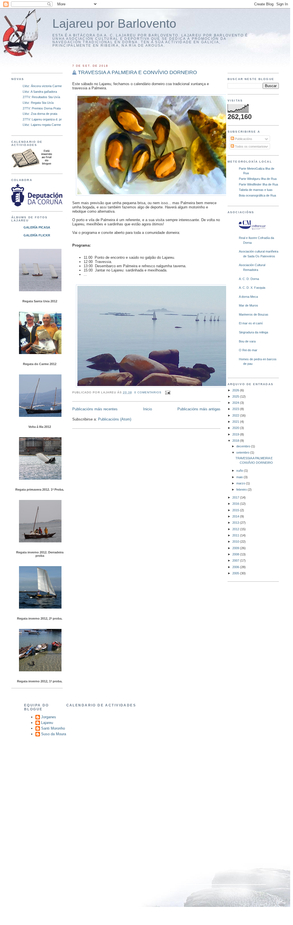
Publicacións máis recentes (95, 409)
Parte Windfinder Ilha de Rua (258, 184)
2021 (236, 421)
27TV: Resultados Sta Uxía (41, 97)
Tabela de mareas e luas (256, 189)
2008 (236, 554)
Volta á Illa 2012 (39, 426)
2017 (236, 497)
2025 (236, 396)
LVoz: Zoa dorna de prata (40, 113)
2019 (236, 434)
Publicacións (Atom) (114, 419)
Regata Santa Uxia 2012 (39, 301)
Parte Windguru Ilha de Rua (258, 178)
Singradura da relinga (253, 332)
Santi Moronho (53, 728)
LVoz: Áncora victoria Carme (42, 86)
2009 (236, 548)
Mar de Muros (248, 305)
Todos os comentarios (250, 146)
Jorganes (48, 717)
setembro (243, 452)
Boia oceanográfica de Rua (257, 195)
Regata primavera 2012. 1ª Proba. (39, 489)
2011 (236, 535)
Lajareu (47, 723)
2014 (236, 516)
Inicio (147, 409)
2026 (236, 390)
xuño (240, 470)
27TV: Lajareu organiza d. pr (42, 119)
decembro (243, 446)
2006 (236, 567)
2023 (236, 409)
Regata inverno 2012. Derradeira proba (39, 554)
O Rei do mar (248, 350)
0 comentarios (148, 392)
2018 (236, 440)
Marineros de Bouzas (253, 314)
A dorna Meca (248, 296)
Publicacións (243, 139)
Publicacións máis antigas (198, 409)
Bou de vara (247, 341)
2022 (236, 415)
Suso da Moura (53, 734)
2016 (236, 503)
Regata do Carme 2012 (39, 364)
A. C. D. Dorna (249, 279)
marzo (241, 483)
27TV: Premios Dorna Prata (42, 108)
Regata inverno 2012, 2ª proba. (39, 618)
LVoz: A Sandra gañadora (40, 91)
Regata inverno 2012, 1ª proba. (39, 681)
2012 (236, 529)
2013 (236, 522)
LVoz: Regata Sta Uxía (38, 102)
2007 (236, 560)
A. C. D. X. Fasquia (252, 287)
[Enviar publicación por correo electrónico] (167, 392)
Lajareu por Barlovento (114, 23)
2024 (236, 402)
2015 (236, 510)
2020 (236, 428)
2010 (236, 541)
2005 (236, 573)
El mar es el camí (251, 323)
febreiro (242, 489)
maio (240, 477)
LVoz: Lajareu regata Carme (42, 124)
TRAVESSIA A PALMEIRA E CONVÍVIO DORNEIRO (137, 72)
